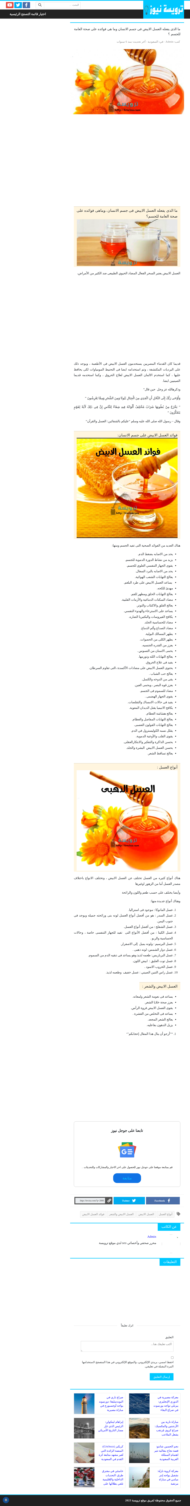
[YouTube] (10, 5)
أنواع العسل (165, 1214)
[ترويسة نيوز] (163, 10)
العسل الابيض (146, 1214)
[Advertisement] (127, 160)
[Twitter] (18, 5)
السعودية (153, 41)
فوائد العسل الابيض (93, 1214)
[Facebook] (26, 5)
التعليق (169, 1337)
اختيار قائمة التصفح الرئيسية (28, 14)
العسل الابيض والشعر (121, 1214)
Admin (169, 41)
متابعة (127, 1178)
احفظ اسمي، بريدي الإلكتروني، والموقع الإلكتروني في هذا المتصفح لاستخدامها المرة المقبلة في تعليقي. (127, 1364)
